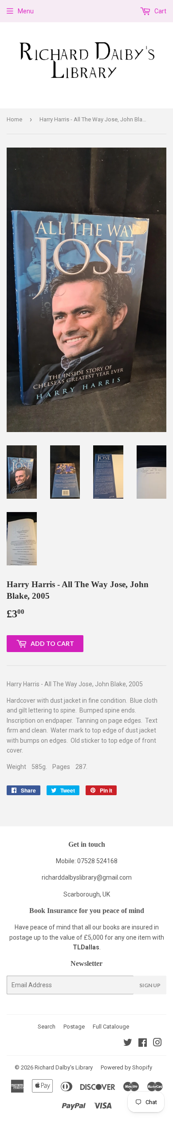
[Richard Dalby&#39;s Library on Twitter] (127, 1043)
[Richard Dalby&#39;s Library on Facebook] (142, 1043)
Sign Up (150, 985)
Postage (74, 1026)
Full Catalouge (111, 1026)
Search (46, 1026)
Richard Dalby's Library (64, 1067)
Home (14, 119)
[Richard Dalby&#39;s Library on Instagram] (157, 1043)
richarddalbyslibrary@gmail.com (87, 877)
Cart (159, 11)
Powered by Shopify (126, 1067)
